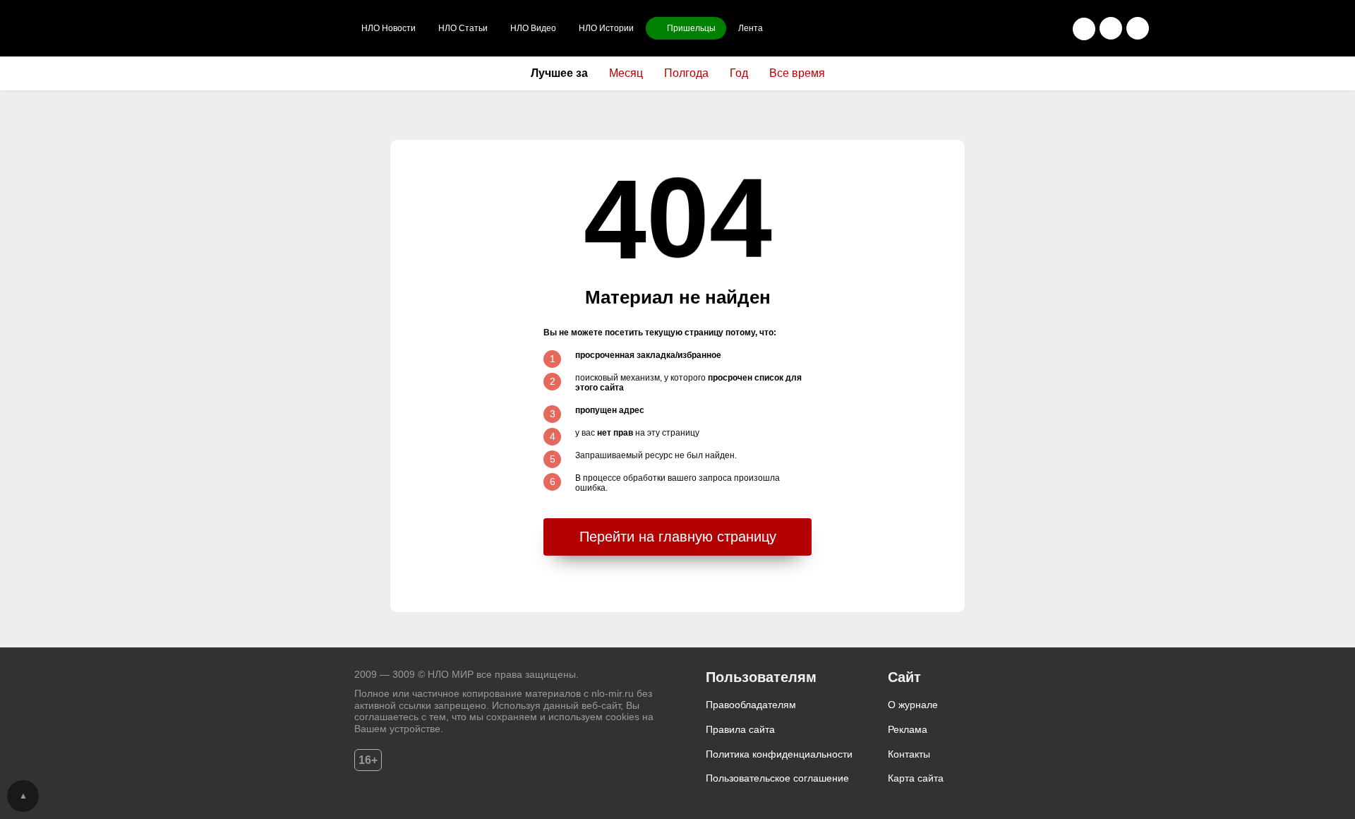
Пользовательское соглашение (777, 778)
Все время (797, 73)
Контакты (909, 754)
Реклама (907, 729)
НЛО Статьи (463, 28)
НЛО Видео (533, 28)
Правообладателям (751, 704)
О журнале (913, 704)
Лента (750, 28)
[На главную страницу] (277, 28)
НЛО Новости (388, 28)
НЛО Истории (606, 28)
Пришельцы (691, 28)
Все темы (1137, 28)
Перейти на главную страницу (677, 536)
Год (739, 73)
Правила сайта (740, 729)
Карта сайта (916, 778)
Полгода (686, 73)
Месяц (626, 73)
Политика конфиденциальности (779, 754)
